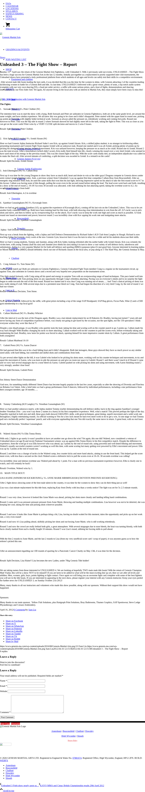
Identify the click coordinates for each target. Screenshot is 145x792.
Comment (5, 712)
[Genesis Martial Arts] (10, 37)
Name (3, 681)
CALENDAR (12, 6)
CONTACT (11, 19)
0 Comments (19, 610)
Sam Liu (32, 610)
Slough (80, 736)
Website (3, 691)
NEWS (9, 16)
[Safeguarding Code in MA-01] (5, 745)
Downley (89, 731)
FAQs (8, 3)
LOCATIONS (12, 8)
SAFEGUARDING (15, 13)
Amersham (56, 731)
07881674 (77, 758)
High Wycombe (68, 736)
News (2, 57)
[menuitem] (75, 3)
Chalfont (80, 731)
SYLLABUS (12, 11)
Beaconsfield (68, 731)
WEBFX (4, 760)
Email (3, 686)
